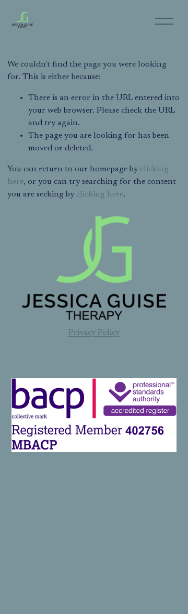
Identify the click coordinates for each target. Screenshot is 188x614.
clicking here (99, 194)
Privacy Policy (94, 332)
